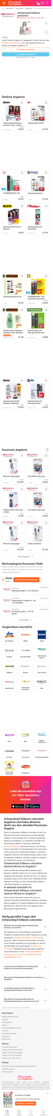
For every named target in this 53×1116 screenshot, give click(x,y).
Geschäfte (10, 8)
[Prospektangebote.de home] (15, 3)
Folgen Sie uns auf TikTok (11, 1058)
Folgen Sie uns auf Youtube (12, 1055)
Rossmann (19, 8)
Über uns (5, 1031)
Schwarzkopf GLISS (31, 954)
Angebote (28, 8)
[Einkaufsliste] (42, 3)
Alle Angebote (7, 1022)
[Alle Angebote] (47, 450)
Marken (4, 1025)
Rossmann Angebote (14, 449)
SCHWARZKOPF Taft (12, 957)
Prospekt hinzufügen (9, 1033)
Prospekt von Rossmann (12, 43)
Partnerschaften (7, 1072)
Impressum (6, 1036)
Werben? (5, 1020)
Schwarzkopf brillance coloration (26, 938)
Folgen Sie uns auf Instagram (12, 1052)
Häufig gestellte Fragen (10, 1017)
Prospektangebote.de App (11, 1028)
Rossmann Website (12, 846)
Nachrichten (6, 1039)
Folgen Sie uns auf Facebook (12, 1050)
